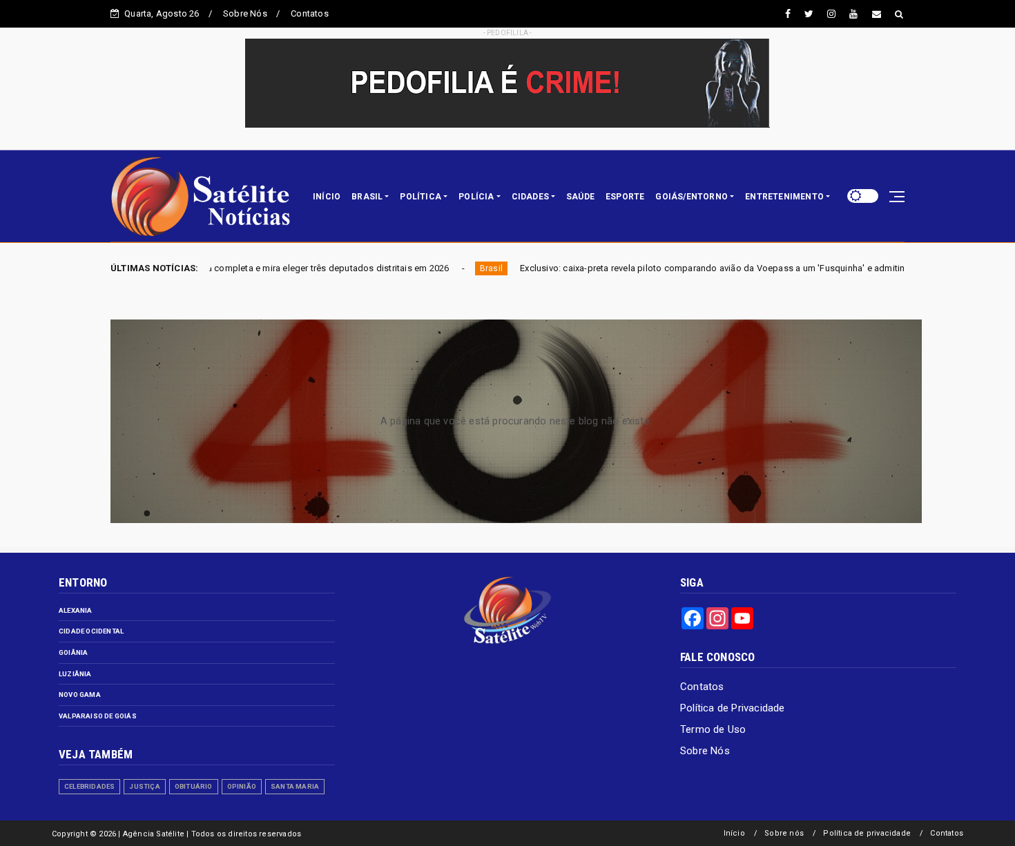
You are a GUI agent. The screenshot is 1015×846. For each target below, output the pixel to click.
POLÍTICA (420, 196)
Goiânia (73, 652)
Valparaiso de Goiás (98, 716)
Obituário (194, 786)
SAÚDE (580, 196)
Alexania (76, 610)
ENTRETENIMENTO (784, 196)
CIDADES (530, 196)
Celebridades (89, 786)
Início (734, 833)
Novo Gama (80, 694)
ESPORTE (625, 196)
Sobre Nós (245, 13)
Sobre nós (784, 833)
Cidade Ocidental (91, 631)
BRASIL (367, 196)
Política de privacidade (867, 833)
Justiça (144, 786)
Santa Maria (295, 786)
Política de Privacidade (732, 708)
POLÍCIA (476, 196)
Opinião (241, 786)
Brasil (426, 268)
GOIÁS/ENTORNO (691, 196)
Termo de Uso (713, 729)
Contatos (310, 13)
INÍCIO (326, 196)
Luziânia (75, 674)
